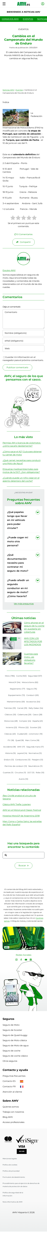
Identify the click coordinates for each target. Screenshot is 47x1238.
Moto (10, 676)
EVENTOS (28, 19)
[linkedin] (31, 960)
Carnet (22, 708)
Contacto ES (9, 1081)
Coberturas (24, 714)
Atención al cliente (12, 1092)
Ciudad (22, 734)
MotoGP (14, 682)
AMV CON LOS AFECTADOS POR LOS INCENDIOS (33, 641)
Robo (40, 772)
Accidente (9, 747)
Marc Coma (32, 740)
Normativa (35, 753)
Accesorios (33, 702)
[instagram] (16, 960)
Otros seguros (10, 1061)
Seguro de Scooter (12, 1030)
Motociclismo (30, 682)
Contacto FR (9, 1086)
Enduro (9, 759)
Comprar (25, 721)
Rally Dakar (36, 708)
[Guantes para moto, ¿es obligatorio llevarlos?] (12, 658)
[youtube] (26, 960)
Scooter (35, 727)
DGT (31, 772)
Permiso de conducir (16, 766)
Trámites (10, 708)
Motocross (11, 721)
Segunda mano (35, 747)
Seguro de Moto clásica (15, 1040)
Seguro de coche (11, 1050)
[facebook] (21, 960)
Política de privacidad (11, 1171)
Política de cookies (10, 1165)
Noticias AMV (8, 90)
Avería (23, 779)
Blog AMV (8, 1117)
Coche (21, 676)
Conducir (32, 695)
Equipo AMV (9, 270)
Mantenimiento (16, 702)
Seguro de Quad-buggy (15, 1035)
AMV (21, 747)
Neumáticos (35, 766)
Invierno (11, 727)
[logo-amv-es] (23, 3)
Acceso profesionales (13, 1122)
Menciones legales (10, 1159)
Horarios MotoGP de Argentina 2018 (21, 816)
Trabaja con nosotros (13, 1112)
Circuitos (20, 772)
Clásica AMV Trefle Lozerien (17, 804)
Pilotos (23, 727)
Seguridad (35, 676)
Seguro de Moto (11, 1025)
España (38, 721)
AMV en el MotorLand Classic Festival (22, 810)
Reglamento (17, 689)
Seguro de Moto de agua (15, 1045)
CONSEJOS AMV (10, 19)
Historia (10, 753)
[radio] (12, 218)
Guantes (8, 772)
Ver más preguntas (24, 603)
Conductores (23, 759)
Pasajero (37, 759)
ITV (11, 740)
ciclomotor (36, 734)
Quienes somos (11, 1107)
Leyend (22, 753)
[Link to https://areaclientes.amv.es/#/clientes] (42, 3)
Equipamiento (16, 695)
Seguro (32, 689)
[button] (23, 520)
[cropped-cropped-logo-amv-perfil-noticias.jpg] (23, 253)
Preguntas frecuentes (14, 1076)
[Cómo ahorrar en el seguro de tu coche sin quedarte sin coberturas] (12, 627)
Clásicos (10, 714)
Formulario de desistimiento (14, 1177)
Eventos (19, 90)
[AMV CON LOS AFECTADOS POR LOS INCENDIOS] (12, 643)
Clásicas (10, 734)
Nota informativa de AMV (12, 1202)
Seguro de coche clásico (15, 1056)
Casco (37, 714)
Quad (19, 740)
